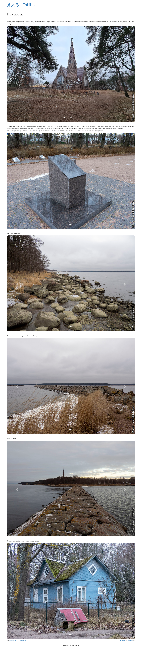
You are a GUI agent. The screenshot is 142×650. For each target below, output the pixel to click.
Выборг (122, 640)
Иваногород (13, 640)
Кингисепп (23, 640)
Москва (130, 640)
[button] (16, 74)
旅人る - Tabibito (22, 4)
